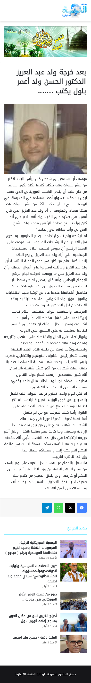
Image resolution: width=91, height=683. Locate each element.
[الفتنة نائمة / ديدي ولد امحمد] (73, 644)
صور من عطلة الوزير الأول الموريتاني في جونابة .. (38, 597)
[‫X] (70, 508)
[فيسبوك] (82, 508)
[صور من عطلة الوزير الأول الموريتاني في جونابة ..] (73, 601)
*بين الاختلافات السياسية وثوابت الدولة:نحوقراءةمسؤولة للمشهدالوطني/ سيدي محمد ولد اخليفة (32, 573)
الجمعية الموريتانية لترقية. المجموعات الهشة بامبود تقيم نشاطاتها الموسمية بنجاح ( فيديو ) (31, 547)
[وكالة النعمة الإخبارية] (74, 10)
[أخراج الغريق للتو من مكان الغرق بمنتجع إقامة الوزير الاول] (73, 622)
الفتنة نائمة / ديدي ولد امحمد (35, 637)
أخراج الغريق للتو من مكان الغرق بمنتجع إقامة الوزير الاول (33, 618)
